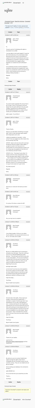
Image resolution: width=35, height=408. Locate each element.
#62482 (28, 191)
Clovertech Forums (9, 21)
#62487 (28, 325)
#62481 (28, 175)
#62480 (28, 117)
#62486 (28, 286)
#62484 (28, 221)
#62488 (28, 346)
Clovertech (17, 3)
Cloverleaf (27, 21)
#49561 (28, 35)
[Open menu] (23, 3)
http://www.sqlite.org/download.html (14, 341)
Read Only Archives (19, 21)
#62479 (28, 92)
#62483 (28, 206)
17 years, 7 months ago (14, 27)
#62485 (28, 240)
